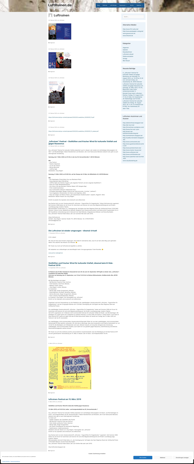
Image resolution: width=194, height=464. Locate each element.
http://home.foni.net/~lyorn (131, 129)
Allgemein (52, 42)
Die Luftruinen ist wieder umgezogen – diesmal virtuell (72, 231)
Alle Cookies (142, 457)
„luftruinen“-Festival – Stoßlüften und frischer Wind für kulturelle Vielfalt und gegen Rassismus (82, 142)
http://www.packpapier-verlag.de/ (133, 31)
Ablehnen (162, 457)
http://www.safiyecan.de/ (130, 152)
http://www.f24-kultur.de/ (130, 29)
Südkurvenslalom (128, 56)
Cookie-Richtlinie (6, 461)
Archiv (132, 5)
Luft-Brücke (113, 5)
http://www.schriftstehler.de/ (131, 154)
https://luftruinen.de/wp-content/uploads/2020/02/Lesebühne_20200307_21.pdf (71, 117)
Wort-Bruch (126, 60)
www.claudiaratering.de (130, 160)
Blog (98, 5)
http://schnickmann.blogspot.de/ (133, 135)
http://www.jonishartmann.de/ (132, 148)
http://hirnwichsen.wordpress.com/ (133, 127)
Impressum (122, 5)
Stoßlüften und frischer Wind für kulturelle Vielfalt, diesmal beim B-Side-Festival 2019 (80, 264)
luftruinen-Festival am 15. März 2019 (64, 399)
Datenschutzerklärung (15, 461)
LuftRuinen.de (60, 5)
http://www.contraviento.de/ (131, 141)
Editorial (105, 5)
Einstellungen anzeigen (182, 457)
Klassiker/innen (127, 52)
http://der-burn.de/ (128, 125)
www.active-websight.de (55, 253)
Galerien (139, 5)
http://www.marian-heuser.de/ (132, 150)
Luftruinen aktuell (128, 54)
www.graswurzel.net (129, 33)
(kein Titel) (126, 108)
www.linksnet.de (128, 35)
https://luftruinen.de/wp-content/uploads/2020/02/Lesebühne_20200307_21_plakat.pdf (73, 131)
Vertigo (125, 58)
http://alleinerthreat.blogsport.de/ (133, 123)
